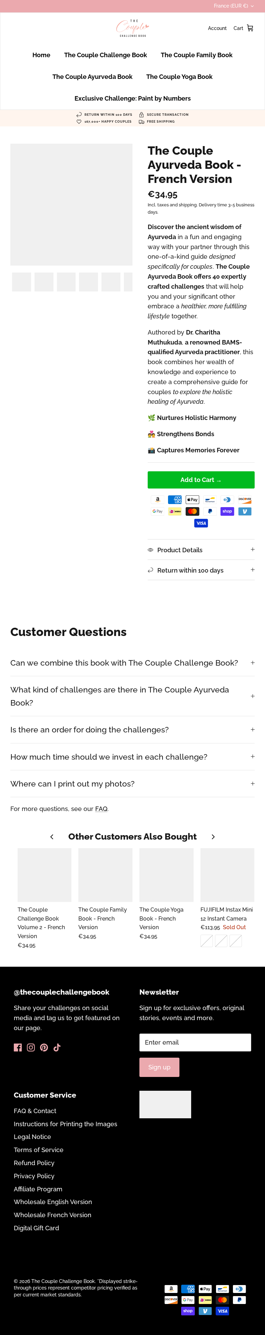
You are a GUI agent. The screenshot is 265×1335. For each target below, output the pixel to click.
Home (41, 55)
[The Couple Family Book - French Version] (105, 875)
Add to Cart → (201, 479)
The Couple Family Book (197, 55)
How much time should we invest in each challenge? (108, 756)
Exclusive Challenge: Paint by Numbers (133, 98)
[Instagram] (31, 1047)
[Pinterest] (44, 1047)
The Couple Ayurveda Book (92, 76)
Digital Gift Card (36, 1228)
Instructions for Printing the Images (65, 1124)
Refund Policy (34, 1163)
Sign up (159, 1067)
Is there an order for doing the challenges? (89, 729)
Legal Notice (32, 1136)
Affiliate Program (38, 1189)
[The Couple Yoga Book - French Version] (166, 875)
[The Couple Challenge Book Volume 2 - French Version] (45, 875)
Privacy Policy (34, 1176)
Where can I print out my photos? (72, 783)
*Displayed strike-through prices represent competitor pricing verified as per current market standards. (76, 1287)
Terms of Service (38, 1149)
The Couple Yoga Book (179, 76)
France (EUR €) (231, 6)
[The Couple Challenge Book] (132, 28)
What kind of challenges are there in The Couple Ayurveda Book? (119, 696)
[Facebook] (18, 1047)
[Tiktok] (57, 1047)
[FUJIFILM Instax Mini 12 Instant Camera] (227, 875)
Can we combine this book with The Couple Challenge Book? (124, 662)
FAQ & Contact (35, 1111)
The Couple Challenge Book (105, 55)
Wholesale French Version (52, 1215)
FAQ (101, 808)
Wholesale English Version (53, 1201)
